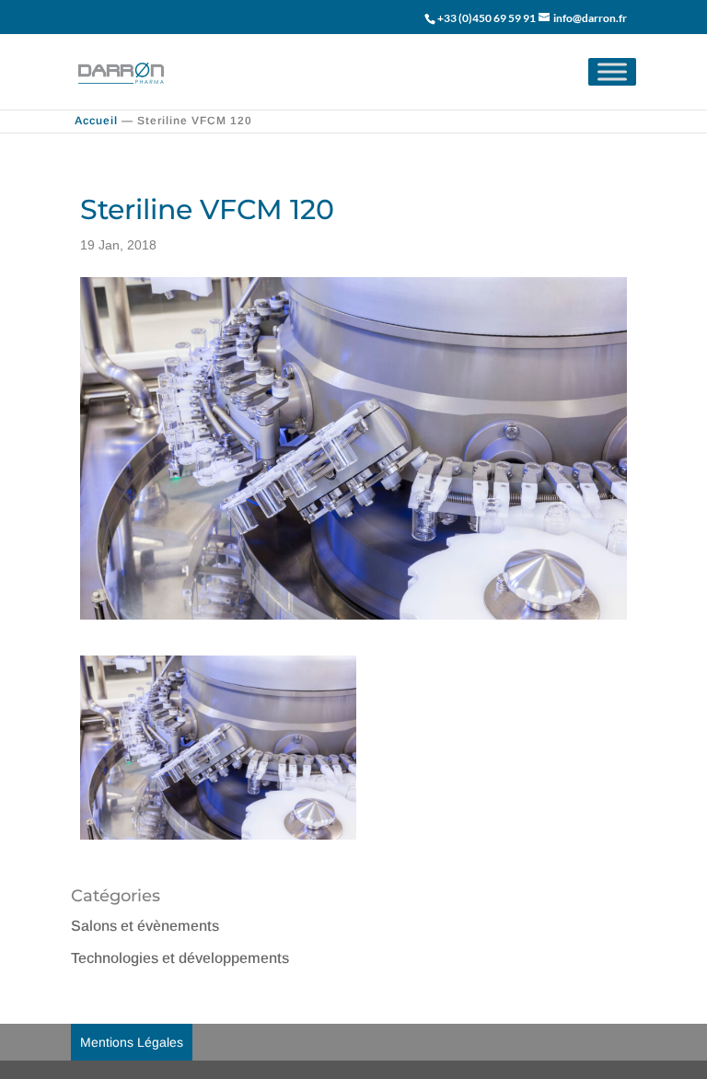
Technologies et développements (180, 958)
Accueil (96, 120)
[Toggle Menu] (612, 71)
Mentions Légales (131, 1042)
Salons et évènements (145, 926)
